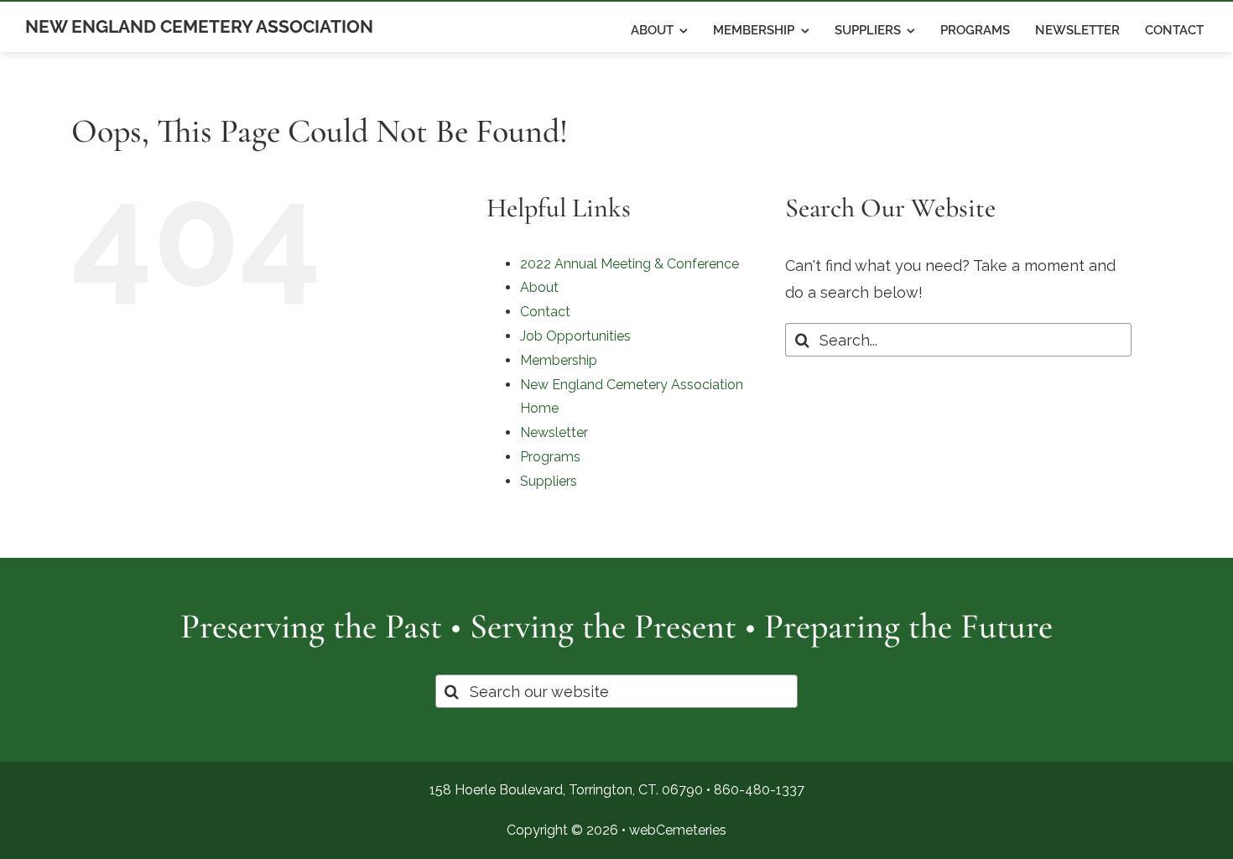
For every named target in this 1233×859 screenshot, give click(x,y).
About (539, 287)
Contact (545, 312)
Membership (558, 360)
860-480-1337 (759, 790)
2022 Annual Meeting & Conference (629, 264)
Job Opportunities (575, 336)
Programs (550, 457)
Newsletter (554, 432)
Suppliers (548, 481)
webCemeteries (677, 830)
